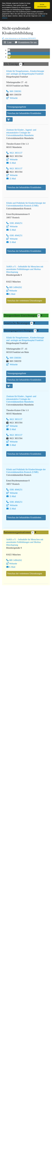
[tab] (9, 50)
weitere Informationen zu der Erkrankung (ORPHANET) (20, 38)
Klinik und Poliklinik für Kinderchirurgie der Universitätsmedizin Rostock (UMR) (26, 204)
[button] (7, 42)
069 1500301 (15, 91)
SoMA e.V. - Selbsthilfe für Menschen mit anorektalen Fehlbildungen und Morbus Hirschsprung (24, 269)
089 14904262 (15, 287)
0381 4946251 (15, 223)
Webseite (13, 98)
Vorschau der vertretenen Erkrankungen (24, 300)
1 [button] (10, 119)
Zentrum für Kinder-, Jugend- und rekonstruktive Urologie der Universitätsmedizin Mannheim (21, 132)
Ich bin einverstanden (42, 5)
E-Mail (12, 163)
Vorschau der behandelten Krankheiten (24, 113)
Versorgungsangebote (16, 107)
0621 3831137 (15, 153)
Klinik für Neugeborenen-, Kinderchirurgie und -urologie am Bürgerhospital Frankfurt (25, 72)
